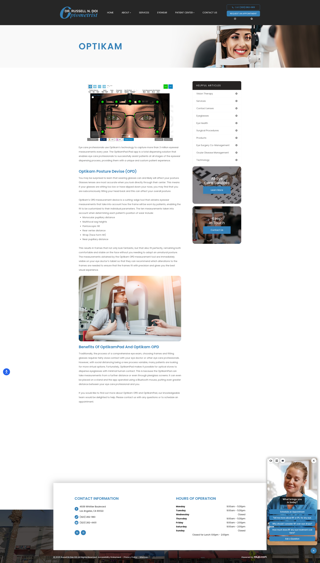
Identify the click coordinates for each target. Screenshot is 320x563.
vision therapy (204, 93)
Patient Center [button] (184, 12)
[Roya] (260, 557)
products (201, 137)
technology (203, 160)
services (201, 101)
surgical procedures (207, 130)
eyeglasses (202, 115)
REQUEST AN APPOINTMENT (243, 13)
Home (110, 12)
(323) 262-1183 (87, 517)
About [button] (125, 12)
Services (144, 12)
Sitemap (144, 557)
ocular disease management (212, 152)
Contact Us (209, 12)
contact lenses (205, 108)
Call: (245, 7)
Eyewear (162, 12)
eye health (202, 123)
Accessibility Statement (109, 557)
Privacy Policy (130, 557)
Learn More (217, 190)
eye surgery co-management (213, 145)
